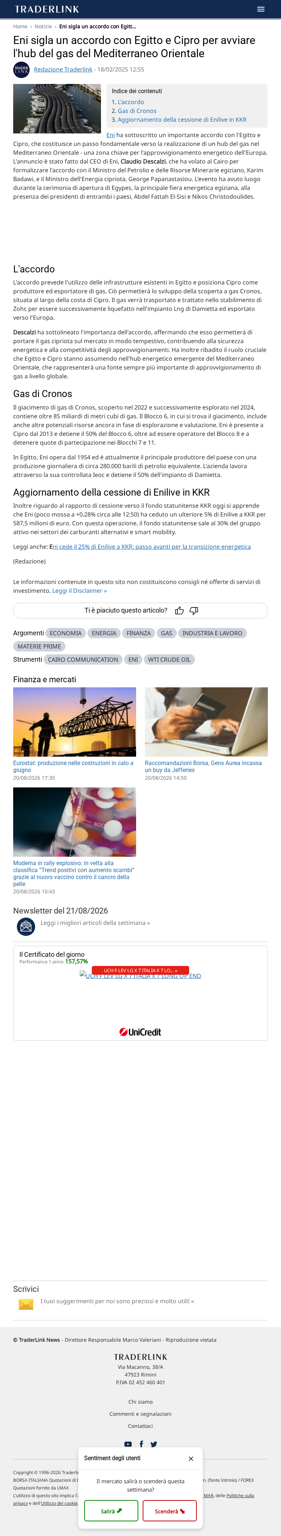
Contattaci (140, 1425)
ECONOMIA (66, 633)
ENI (133, 659)
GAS (166, 633)
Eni (110, 135)
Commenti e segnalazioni (140, 1413)
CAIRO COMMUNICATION (83, 659)
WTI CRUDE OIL (169, 659)
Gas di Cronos (137, 111)
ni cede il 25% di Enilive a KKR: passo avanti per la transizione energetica (152, 547)
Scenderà (171, 1510)
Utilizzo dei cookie (59, 1503)
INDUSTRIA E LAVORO (213, 633)
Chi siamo (140, 1401)
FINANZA (139, 633)
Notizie (43, 26)
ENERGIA (104, 633)
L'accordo (131, 102)
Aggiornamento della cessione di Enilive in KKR (182, 119)
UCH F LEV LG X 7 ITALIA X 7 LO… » (140, 970)
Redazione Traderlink (63, 69)
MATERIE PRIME (39, 646)
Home (20, 26)
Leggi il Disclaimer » (79, 591)
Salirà (112, 1510)
